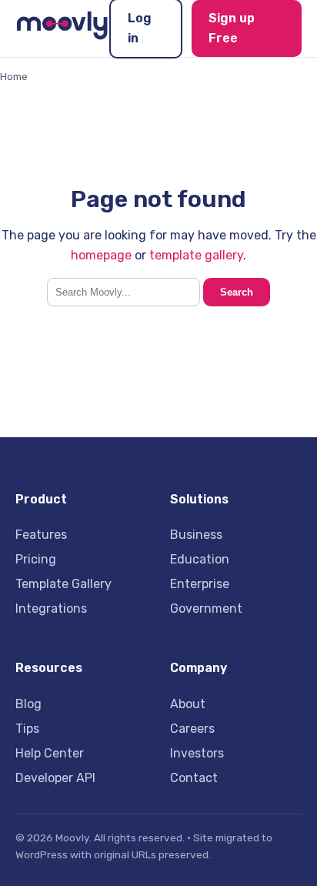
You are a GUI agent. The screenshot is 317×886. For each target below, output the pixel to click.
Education (199, 559)
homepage (101, 255)
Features (41, 534)
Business (196, 534)
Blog (28, 704)
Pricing (35, 559)
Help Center (49, 753)
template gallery (196, 255)
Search (236, 292)
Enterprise (199, 584)
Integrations (51, 608)
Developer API (55, 778)
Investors (197, 753)
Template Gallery (63, 584)
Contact (194, 778)
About (187, 704)
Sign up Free (232, 28)
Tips (27, 728)
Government (206, 608)
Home (14, 76)
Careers (192, 728)
